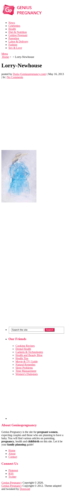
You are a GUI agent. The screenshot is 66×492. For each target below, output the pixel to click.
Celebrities (14, 25)
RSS (11, 473)
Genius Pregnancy (11, 482)
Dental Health (23, 348)
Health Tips (21, 358)
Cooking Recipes (25, 345)
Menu (4, 53)
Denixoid (25, 488)
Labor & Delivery (18, 41)
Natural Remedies (25, 364)
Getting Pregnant (17, 35)
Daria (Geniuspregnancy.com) (29, 74)
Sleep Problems (24, 367)
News (11, 22)
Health (12, 28)
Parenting (13, 38)
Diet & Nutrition (17, 32)
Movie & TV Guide (26, 361)
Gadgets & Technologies (29, 352)
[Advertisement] (33, 114)
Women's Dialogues (26, 374)
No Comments (15, 77)
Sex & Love (15, 47)
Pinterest (13, 470)
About (11, 453)
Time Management (25, 370)
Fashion (12, 44)
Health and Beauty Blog (28, 355)
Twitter (12, 476)
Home (5, 56)
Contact (12, 456)
